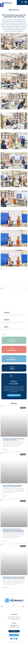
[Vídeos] (14, 325)
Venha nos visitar (14, 382)
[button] (22, 2)
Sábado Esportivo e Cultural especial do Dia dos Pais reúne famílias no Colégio (14, 577)
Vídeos (6, 327)
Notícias (6, 312)
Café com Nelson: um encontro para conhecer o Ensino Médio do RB (13, 486)
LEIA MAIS (5, 449)
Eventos (6, 319)
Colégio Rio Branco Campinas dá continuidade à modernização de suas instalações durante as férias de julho (13, 530)
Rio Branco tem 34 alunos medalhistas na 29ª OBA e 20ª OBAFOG (13, 439)
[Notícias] (14, 311)
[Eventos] (14, 318)
